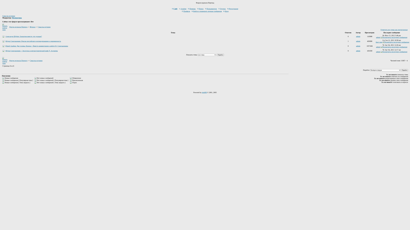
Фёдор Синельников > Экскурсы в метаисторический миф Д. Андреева (31, 51)
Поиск (201, 9)
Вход (227, 11)
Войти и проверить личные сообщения (207, 11)
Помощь (193, 9)
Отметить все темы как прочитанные (394, 30)
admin (358, 36)
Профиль (186, 11)
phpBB (204, 92)
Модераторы (17, 18)
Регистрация (233, 9)
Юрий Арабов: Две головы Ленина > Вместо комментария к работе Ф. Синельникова (36, 46)
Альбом (183, 9)
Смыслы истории (8, 16)
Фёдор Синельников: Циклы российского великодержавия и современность (33, 41)
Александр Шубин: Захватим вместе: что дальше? (23, 36)
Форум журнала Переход (18, 27)
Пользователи (212, 9)
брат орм (379, 42)
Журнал (32, 27)
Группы (223, 9)
